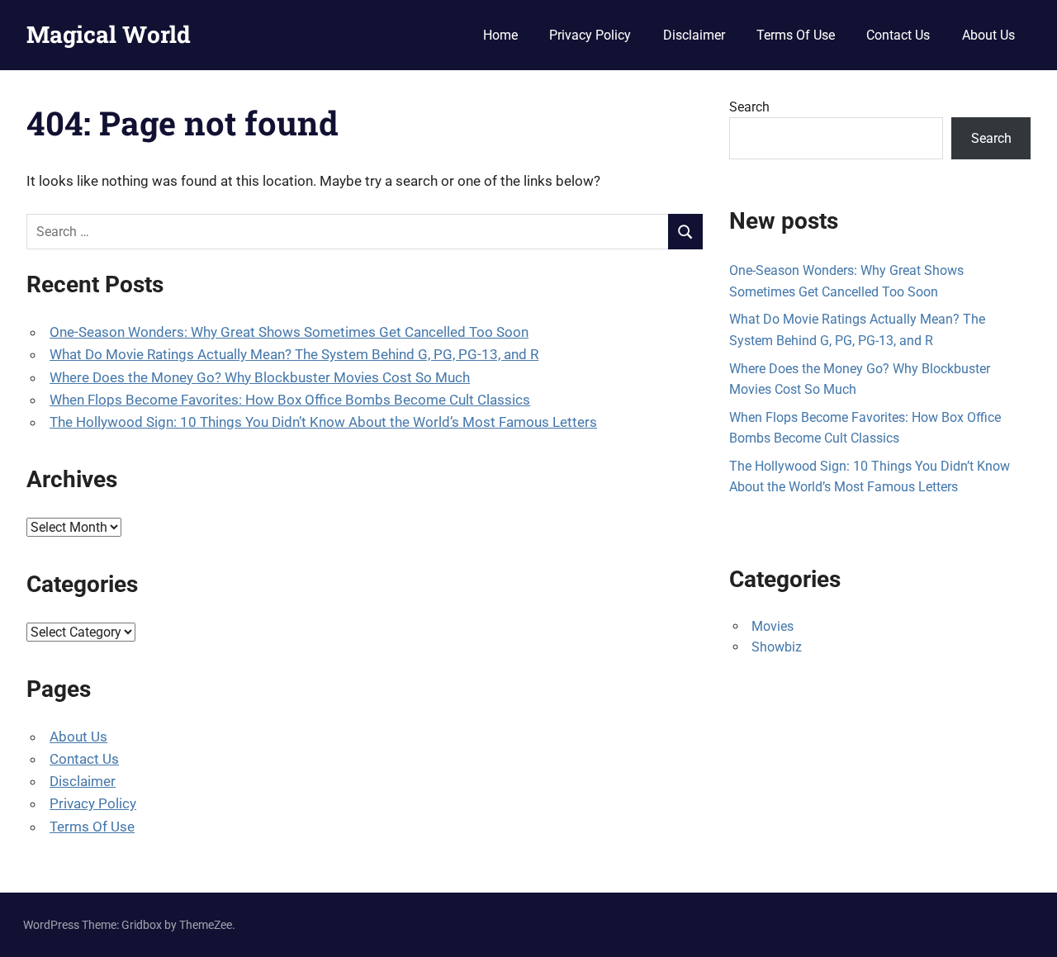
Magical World (108, 34)
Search (749, 107)
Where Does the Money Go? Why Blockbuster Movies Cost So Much (260, 377)
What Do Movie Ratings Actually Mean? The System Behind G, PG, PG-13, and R (294, 354)
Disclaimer (694, 35)
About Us (988, 35)
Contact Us (898, 35)
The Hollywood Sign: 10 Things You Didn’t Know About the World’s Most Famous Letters (323, 422)
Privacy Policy (590, 35)
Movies (772, 626)
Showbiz (776, 647)
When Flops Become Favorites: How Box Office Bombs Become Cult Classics (290, 399)
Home (500, 35)
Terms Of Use (795, 35)
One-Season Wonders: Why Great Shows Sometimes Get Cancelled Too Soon (289, 332)
